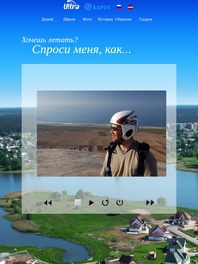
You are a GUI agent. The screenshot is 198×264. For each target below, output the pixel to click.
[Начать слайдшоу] (91, 207)
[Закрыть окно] (119, 207)
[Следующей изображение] (150, 207)
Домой (47, 19)
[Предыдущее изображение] (48, 207)
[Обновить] (105, 207)
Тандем (145, 19)
